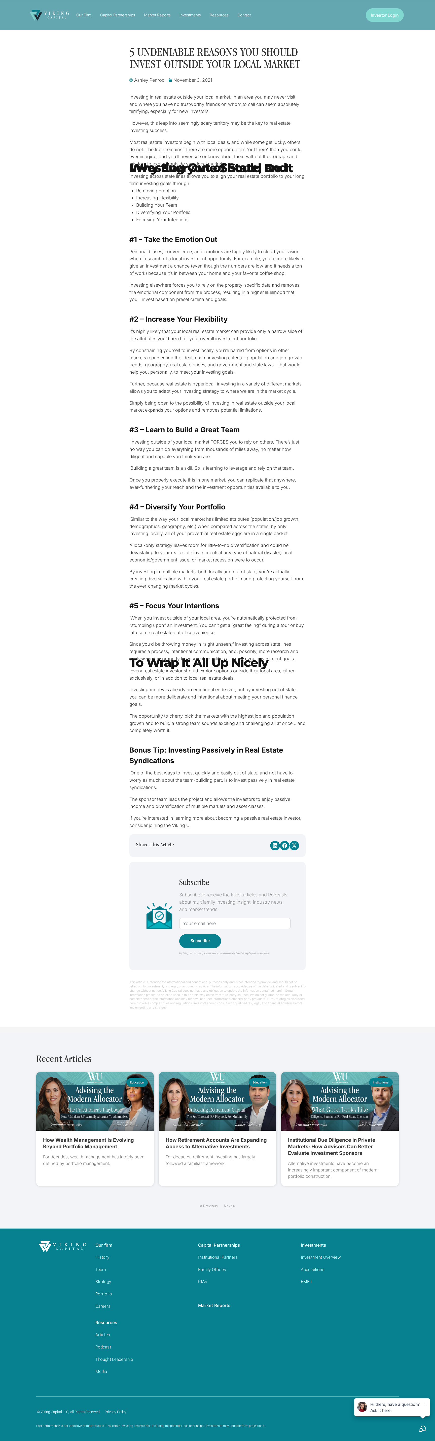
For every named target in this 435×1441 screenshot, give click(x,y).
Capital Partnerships (117, 15)
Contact (244, 15)
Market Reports (157, 15)
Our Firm (83, 15)
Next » (229, 1206)
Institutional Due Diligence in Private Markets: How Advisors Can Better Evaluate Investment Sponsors (331, 1146)
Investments (190, 15)
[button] (275, 845)
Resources (219, 15)
